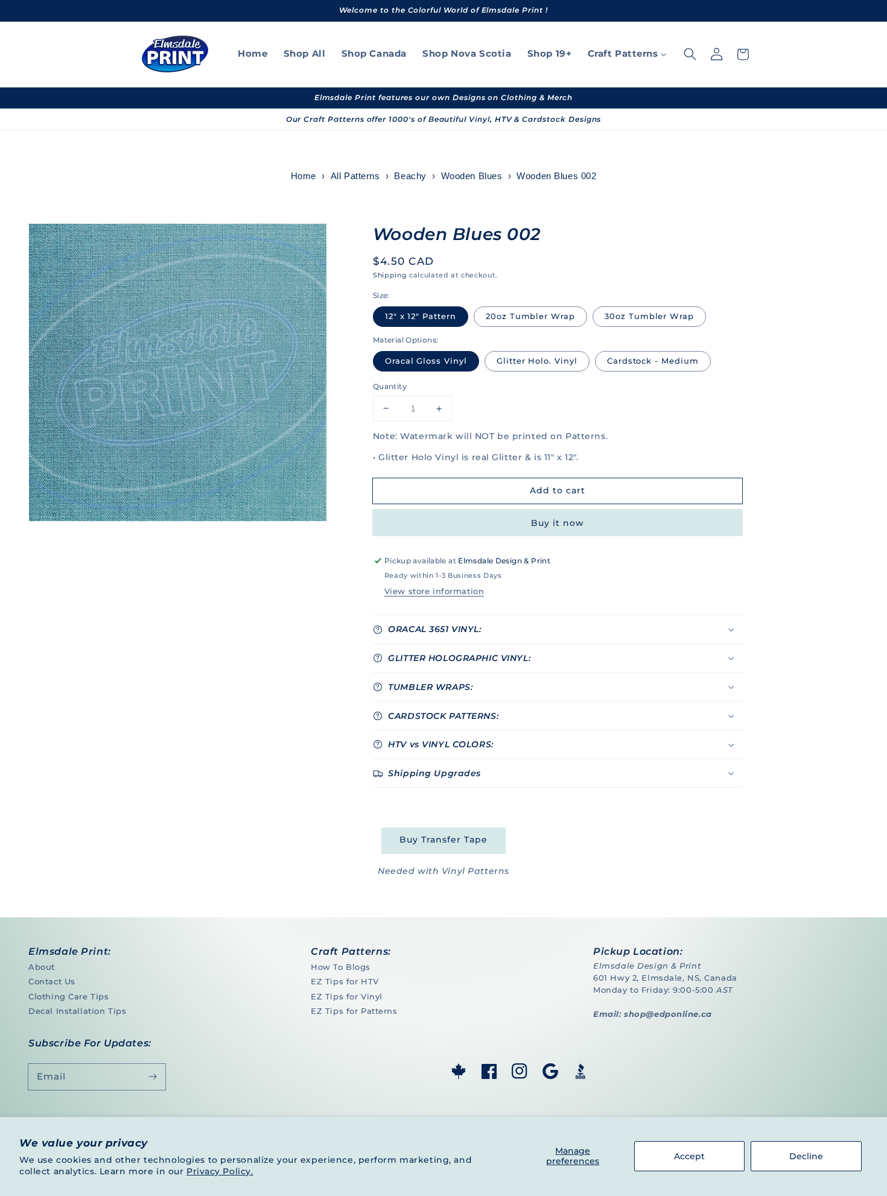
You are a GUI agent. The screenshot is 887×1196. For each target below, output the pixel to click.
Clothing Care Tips (68, 996)
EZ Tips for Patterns (354, 1011)
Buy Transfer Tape (443, 839)
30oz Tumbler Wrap (649, 316)
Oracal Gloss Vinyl (426, 360)
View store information (434, 591)
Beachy (410, 176)
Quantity (390, 386)
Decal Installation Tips (77, 1011)
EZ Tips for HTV (345, 981)
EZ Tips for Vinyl (347, 996)
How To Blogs (340, 967)
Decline (806, 1156)
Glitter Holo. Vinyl (537, 360)
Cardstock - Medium (653, 360)
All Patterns (355, 176)
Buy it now (557, 522)
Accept (689, 1156)
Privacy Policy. (219, 1171)
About (41, 967)
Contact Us (51, 981)
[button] (689, 54)
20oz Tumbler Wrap (530, 316)
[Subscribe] (152, 1076)
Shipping (390, 275)
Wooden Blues (472, 176)
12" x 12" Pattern (420, 316)
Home (303, 176)
